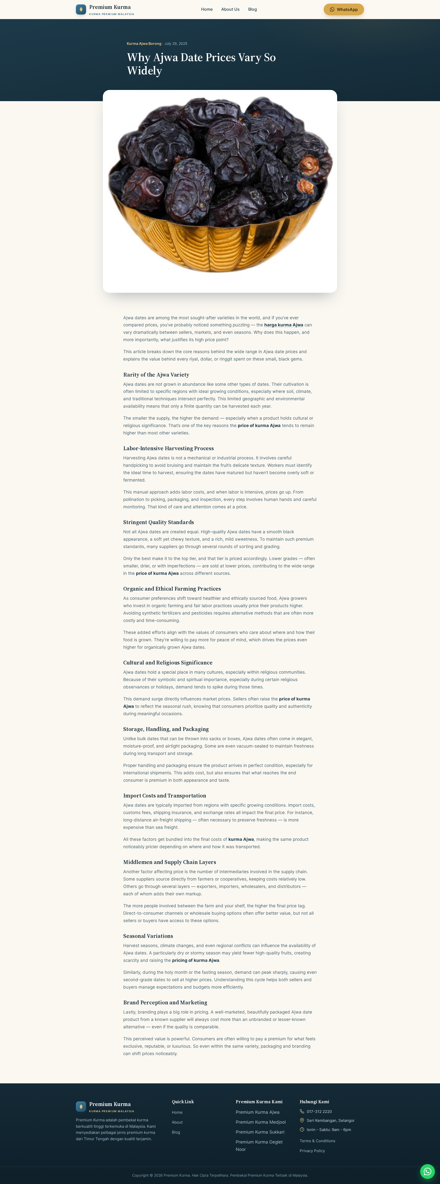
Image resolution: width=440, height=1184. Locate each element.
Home (207, 9)
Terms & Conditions (317, 1141)
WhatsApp (347, 9)
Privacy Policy (312, 1151)
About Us (230, 9)
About (177, 1122)
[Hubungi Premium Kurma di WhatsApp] (427, 1171)
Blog (252, 9)
